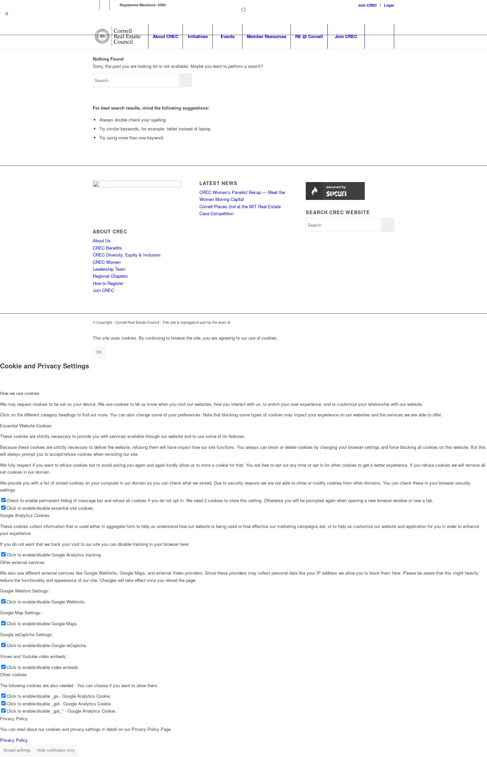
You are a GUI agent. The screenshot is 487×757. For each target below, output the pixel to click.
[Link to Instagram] (115, 5)
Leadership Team (109, 269)
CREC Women (107, 262)
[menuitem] (368, 5)
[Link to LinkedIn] (94, 5)
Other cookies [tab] (13, 674)
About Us (102, 240)
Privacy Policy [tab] (14, 718)
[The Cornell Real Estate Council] (117, 36)
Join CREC (367, 5)
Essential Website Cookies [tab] (26, 425)
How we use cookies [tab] (19, 393)
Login (389, 5)
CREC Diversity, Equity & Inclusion (126, 255)
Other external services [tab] (22, 562)
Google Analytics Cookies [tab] (25, 515)
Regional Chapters (110, 276)
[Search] (379, 36)
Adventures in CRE (246, 322)
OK (99, 352)
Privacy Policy (14, 740)
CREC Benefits (107, 248)
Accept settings (16, 750)
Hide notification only (56, 750)
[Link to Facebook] (104, 5)
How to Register (108, 283)
